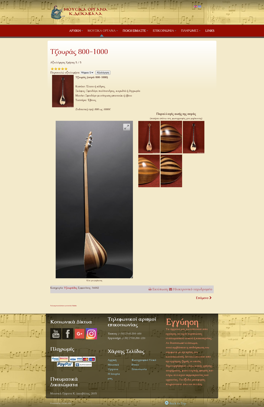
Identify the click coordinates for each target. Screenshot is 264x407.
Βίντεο (135, 364)
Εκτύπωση (160, 289)
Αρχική (112, 360)
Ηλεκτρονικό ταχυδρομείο (192, 289)
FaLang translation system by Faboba (63, 306)
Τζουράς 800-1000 (79, 51)
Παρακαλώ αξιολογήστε (65, 72)
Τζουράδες (70, 287)
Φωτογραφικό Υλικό (144, 360)
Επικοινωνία (139, 369)
